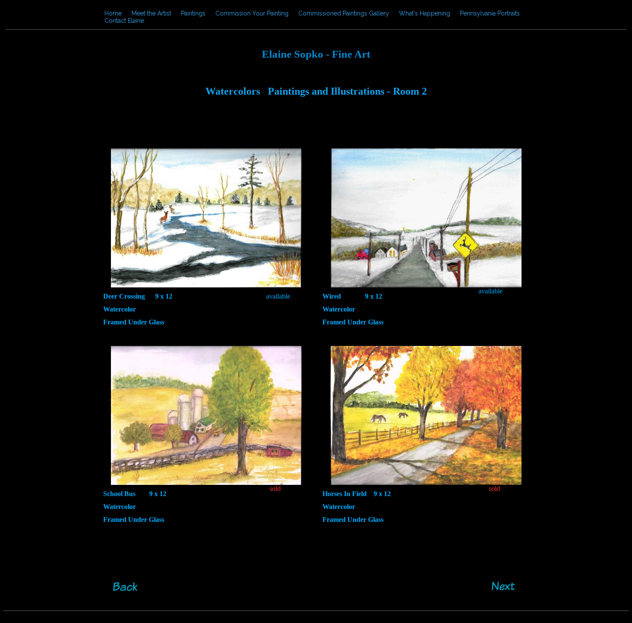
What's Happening (424, 13)
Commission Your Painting (251, 13)
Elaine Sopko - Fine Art (316, 54)
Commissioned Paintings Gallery (343, 13)
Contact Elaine (124, 20)
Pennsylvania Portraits (490, 13)
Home (113, 13)
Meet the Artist (151, 13)
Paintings (193, 13)
